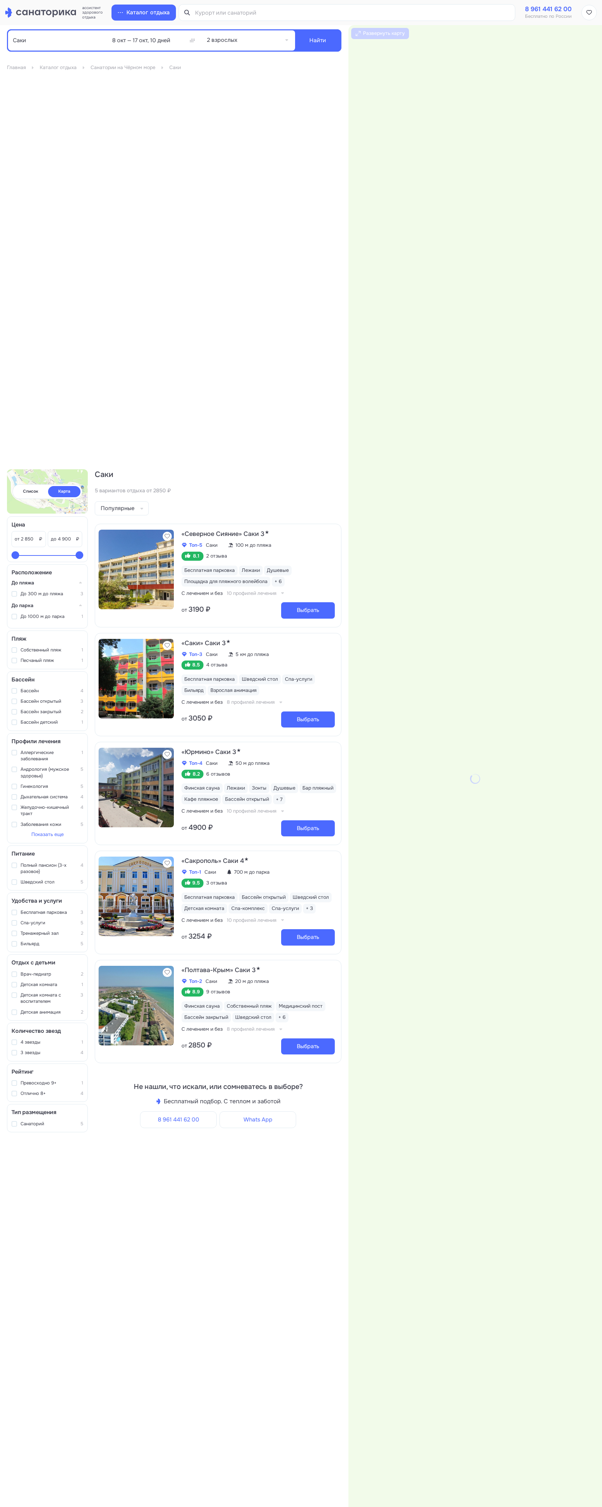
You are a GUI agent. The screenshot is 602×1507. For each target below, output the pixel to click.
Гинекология (52, 786)
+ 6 (278, 581)
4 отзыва (216, 665)
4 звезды (52, 1042)
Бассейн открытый (52, 701)
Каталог (148, 12)
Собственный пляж (52, 650)
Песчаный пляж (52, 660)
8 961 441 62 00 (178, 1119)
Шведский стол (52, 882)
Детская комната (52, 984)
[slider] (15, 555)
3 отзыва (216, 883)
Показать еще (47, 834)
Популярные (117, 508)
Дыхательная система (52, 797)
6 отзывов (218, 774)
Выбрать (308, 610)
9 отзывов (218, 991)
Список (30, 491)
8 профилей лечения (251, 702)
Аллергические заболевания (52, 755)
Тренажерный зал (52, 933)
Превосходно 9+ (52, 1083)
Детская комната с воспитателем (52, 998)
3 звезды (52, 1052)
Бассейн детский (52, 722)
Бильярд (52, 944)
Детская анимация (52, 1012)
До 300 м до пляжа (52, 594)
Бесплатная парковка (52, 912)
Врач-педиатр (52, 974)
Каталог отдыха (58, 67)
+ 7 (279, 799)
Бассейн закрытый (52, 712)
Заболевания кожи (52, 824)
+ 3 (309, 908)
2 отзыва (216, 556)
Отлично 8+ (52, 1093)
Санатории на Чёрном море (123, 67)
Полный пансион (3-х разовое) (52, 868)
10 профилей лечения (251, 593)
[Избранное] (589, 12)
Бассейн (52, 691)
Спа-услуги (52, 923)
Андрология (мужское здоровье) (52, 772)
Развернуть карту (384, 33)
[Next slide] (167, 569)
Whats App (258, 1119)
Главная (16, 67)
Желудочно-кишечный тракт (52, 810)
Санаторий (52, 1124)
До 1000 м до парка (52, 616)
